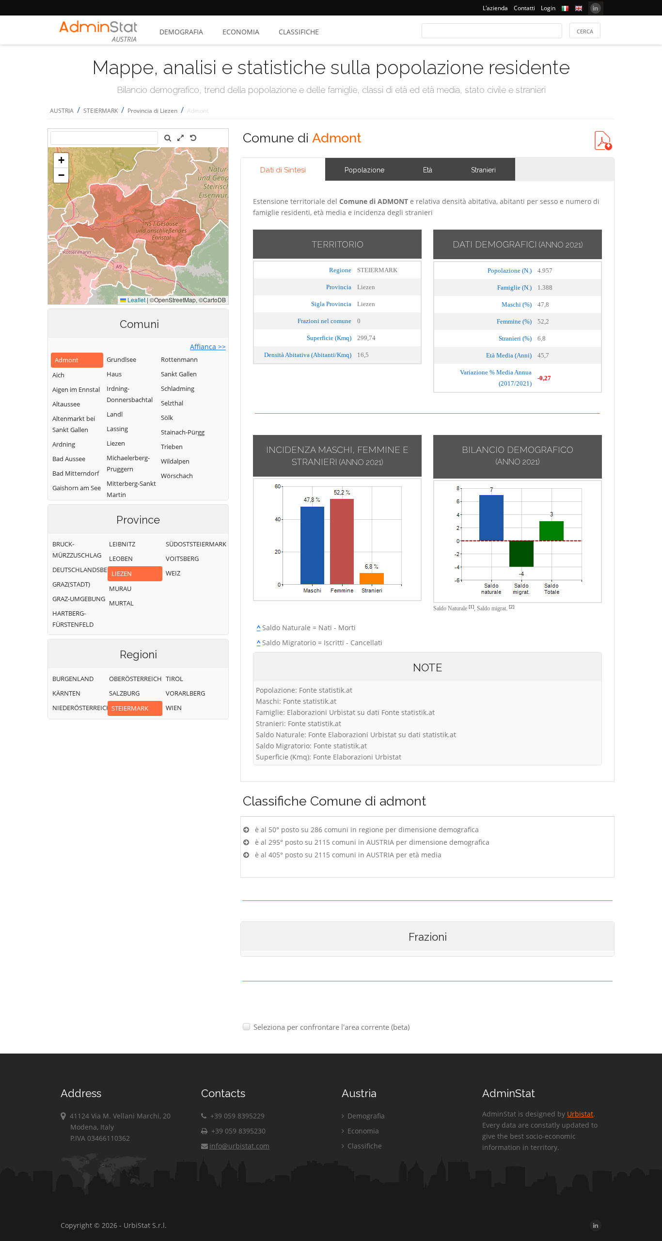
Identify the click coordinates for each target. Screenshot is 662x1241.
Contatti (524, 8)
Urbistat (580, 1113)
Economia (240, 31)
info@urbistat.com (239, 1145)
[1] (471, 606)
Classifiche (299, 31)
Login (548, 8)
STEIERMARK (100, 111)
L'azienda (495, 8)
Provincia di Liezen (152, 111)
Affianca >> (208, 346)
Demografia (181, 31)
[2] (511, 606)
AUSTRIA (62, 111)
